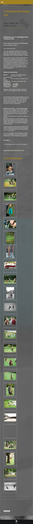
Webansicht (29, 517)
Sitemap (12, 517)
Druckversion (6, 517)
